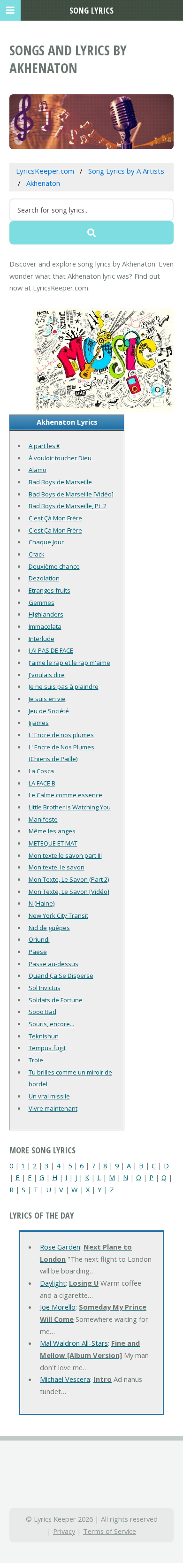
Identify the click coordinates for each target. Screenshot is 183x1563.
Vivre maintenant (53, 1108)
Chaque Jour (46, 542)
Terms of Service (109, 1531)
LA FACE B (42, 783)
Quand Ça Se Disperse (61, 975)
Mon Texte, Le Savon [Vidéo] (69, 891)
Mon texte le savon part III (65, 855)
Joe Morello (58, 1306)
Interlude (41, 638)
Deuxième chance (54, 566)
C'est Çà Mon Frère (55, 518)
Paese (38, 951)
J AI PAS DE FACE (51, 650)
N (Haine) (41, 903)
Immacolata (45, 626)
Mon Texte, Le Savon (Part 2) (69, 879)
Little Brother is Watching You (70, 807)
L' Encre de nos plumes (61, 735)
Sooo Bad (42, 1011)
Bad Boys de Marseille (60, 482)
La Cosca (41, 771)
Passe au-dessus (53, 964)
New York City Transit (58, 915)
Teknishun (44, 1036)
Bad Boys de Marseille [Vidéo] (71, 494)
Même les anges (52, 831)
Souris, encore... (51, 1024)
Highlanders (46, 614)
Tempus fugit (47, 1048)
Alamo (37, 469)
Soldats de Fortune (56, 1000)
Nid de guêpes (49, 927)
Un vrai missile (49, 1096)
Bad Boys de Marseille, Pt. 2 (68, 506)
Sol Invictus (45, 988)
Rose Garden (60, 1246)
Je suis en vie (47, 698)
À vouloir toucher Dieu (60, 458)
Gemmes (41, 602)
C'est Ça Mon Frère (55, 530)
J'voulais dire (47, 675)
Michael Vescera (65, 1379)
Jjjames (39, 722)
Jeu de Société (49, 711)
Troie (36, 1060)
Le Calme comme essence (65, 795)
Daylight (53, 1283)
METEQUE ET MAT (53, 843)
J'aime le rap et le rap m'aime (69, 662)
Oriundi (39, 939)
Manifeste (43, 819)
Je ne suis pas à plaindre (64, 686)
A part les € (44, 446)
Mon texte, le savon (56, 867)
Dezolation (44, 578)
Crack (37, 554)
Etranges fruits (49, 590)
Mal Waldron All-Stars (74, 1343)
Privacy (64, 1531)
